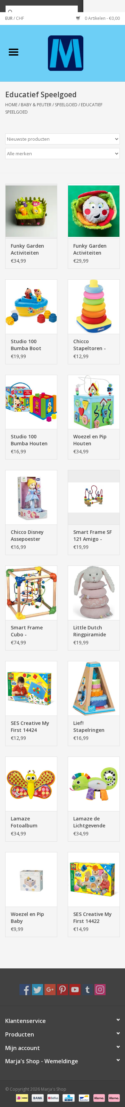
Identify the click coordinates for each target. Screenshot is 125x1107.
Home (11, 105)
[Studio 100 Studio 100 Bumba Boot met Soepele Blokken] (31, 306)
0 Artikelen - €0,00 (102, 18)
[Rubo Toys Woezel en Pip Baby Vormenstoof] (31, 879)
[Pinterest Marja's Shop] (62, 989)
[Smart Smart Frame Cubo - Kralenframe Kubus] (31, 592)
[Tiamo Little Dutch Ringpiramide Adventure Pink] (94, 592)
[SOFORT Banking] (98, 1097)
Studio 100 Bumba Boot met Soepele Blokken (26, 345)
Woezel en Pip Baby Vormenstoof (27, 918)
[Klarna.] (113, 1097)
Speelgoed (66, 105)
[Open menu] (13, 52)
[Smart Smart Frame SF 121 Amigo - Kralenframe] (94, 497)
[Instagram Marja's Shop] (100, 989)
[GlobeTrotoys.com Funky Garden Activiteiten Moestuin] (31, 211)
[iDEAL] (21, 1097)
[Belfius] (52, 1097)
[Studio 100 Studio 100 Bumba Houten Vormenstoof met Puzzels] (31, 402)
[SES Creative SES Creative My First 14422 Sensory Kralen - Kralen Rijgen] (94, 879)
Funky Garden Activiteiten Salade (90, 249)
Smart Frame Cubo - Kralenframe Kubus (27, 631)
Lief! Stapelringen (89, 726)
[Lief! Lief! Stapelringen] (94, 688)
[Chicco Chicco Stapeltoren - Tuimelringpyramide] (94, 306)
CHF (20, 18)
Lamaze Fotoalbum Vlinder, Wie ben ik (30, 822)
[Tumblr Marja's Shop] (87, 989)
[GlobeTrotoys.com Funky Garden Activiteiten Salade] (94, 211)
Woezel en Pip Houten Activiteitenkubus (93, 440)
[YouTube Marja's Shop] (75, 989)
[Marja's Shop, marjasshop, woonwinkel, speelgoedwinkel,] (76, 52)
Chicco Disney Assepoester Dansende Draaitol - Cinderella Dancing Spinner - (30, 536)
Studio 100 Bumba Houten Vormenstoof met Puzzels (29, 440)
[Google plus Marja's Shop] (50, 989)
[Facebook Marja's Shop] (25, 989)
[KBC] (67, 1097)
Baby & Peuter (36, 105)
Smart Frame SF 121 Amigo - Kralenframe (92, 536)
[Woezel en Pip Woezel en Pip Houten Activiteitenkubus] (94, 402)
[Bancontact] (83, 1097)
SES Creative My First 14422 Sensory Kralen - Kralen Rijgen (93, 918)
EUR (9, 18)
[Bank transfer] (37, 1097)
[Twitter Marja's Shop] (37, 989)
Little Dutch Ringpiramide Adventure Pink (91, 631)
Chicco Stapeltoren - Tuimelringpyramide (93, 345)
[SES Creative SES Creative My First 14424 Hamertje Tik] (31, 688)
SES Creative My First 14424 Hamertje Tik (30, 727)
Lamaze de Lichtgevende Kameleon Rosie (92, 822)
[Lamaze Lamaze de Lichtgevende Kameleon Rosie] (94, 784)
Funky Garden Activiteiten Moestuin (27, 249)
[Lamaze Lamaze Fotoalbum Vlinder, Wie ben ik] (31, 784)
